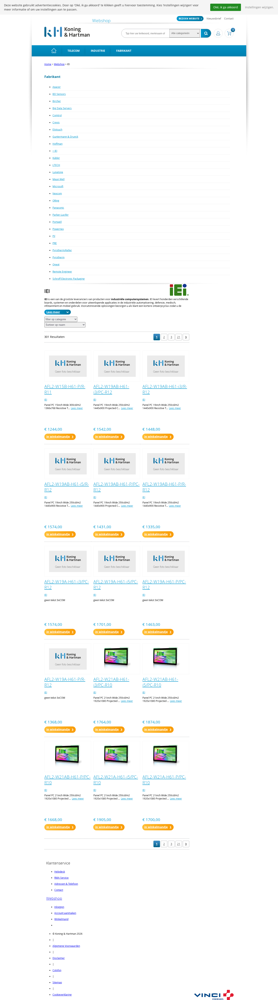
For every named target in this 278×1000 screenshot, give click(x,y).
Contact (229, 18)
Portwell (57, 221)
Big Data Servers (62, 108)
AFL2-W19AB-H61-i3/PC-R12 (111, 389)
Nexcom (57, 193)
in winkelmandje (58, 437)
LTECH (56, 165)
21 (178, 337)
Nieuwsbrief (214, 18)
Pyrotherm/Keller (62, 250)
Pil (54, 236)
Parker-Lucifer (61, 214)
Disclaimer (59, 958)
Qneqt (56, 264)
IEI (45, 399)
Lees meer (77, 408)
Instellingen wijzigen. (259, 7)
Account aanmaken (65, 913)
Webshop (59, 64)
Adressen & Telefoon (66, 883)
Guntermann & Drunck (65, 136)
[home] (54, 50)
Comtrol (57, 115)
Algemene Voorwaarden (66, 945)
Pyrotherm (59, 257)
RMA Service (61, 877)
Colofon (57, 970)
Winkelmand (61, 919)
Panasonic (58, 207)
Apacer (57, 86)
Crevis (56, 122)
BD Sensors (59, 94)
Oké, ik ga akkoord (225, 7)
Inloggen (59, 906)
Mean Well (59, 179)
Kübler (56, 157)
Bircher (57, 101)
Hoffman (57, 143)
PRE (55, 243)
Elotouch (57, 129)
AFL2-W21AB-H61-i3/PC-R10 (111, 682)
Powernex (58, 229)
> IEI (55, 150)
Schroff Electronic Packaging (69, 278)
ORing (56, 200)
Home (47, 64)
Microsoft (58, 186)
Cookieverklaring (62, 994)
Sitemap (57, 982)
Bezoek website (189, 18)
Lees (49, 312)
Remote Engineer (62, 271)
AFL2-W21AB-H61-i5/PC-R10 (160, 682)
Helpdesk (59, 871)
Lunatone (58, 172)
